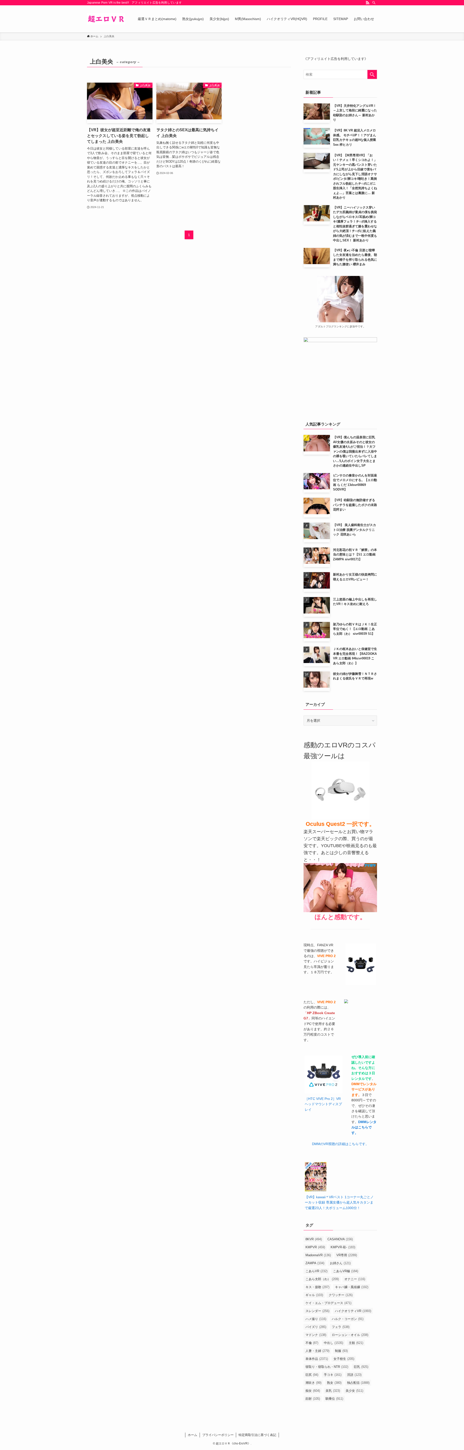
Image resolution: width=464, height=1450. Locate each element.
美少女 (354, 1390)
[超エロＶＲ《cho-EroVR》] (106, 19)
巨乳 (361, 1367)
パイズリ (315, 1327)
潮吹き (313, 1383)
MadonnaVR (318, 1255)
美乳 (333, 1390)
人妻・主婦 (317, 1351)
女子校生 (344, 1359)
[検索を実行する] (372, 74)
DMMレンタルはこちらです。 (364, 1127)
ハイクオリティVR (353, 1311)
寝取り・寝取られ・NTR (326, 1367)
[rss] (367, 2)
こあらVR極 (345, 1271)
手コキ (332, 1375)
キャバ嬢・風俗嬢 (351, 1287)
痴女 (312, 1390)
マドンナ (315, 1335)
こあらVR (316, 1271)
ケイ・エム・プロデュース (328, 1303)
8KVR (313, 1239)
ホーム (192, 1435)
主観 (356, 1343)
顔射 (312, 1398)
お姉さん (340, 1263)
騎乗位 (334, 1398)
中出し (333, 1343)
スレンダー (317, 1311)
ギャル (314, 1295)
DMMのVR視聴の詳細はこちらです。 (340, 1144)
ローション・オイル (350, 1335)
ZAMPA (314, 1263)
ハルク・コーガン (347, 1319)
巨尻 (311, 1375)
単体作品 (316, 1359)
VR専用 (346, 1255)
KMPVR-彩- (343, 1247)
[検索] (374, 2)
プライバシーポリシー (218, 1435)
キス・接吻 (317, 1287)
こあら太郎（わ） (322, 1279)
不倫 (311, 1343)
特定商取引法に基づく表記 (257, 1435)
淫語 (354, 1375)
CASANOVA (340, 1239)
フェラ (340, 1327)
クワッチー (341, 1295)
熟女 (334, 1383)
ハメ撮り (315, 1319)
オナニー (354, 1279)
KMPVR (315, 1247)
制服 (341, 1351)
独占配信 (358, 1383)
